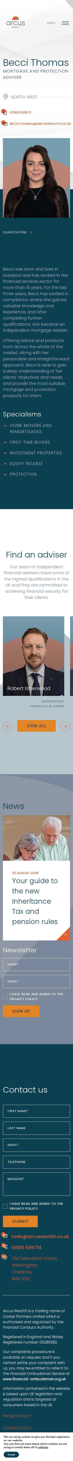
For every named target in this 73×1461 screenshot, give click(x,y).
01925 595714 (26, 1247)
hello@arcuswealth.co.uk (40, 1236)
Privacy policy (17, 1416)
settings (43, 1447)
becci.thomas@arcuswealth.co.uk (40, 124)
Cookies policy (17, 1428)
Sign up (21, 1011)
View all (36, 726)
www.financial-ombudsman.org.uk (34, 1379)
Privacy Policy (24, 999)
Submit (20, 1221)
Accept (11, 1454)
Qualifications (15, 232)
